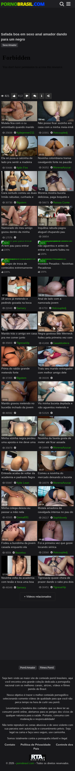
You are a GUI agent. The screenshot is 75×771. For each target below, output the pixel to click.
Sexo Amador (9, 45)
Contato (10, 744)
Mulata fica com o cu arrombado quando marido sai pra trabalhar (17, 125)
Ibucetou (20, 552)
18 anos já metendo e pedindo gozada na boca (16, 300)
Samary (21, 308)
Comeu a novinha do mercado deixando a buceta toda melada (55, 475)
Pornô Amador (27, 667)
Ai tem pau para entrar (15, 245)
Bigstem (21, 202)
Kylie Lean (23, 482)
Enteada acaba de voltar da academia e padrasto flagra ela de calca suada (18, 475)
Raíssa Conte (61, 202)
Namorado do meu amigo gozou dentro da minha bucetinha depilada (16, 230)
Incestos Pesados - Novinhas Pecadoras (55, 265)
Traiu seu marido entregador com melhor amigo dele (55, 370)
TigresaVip (23, 342)
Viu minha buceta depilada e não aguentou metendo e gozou (55, 406)
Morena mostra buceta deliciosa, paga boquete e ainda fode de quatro (53, 195)
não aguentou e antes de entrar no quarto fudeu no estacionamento (53, 248)
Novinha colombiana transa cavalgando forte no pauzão (55, 160)
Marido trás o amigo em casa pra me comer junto (19, 335)
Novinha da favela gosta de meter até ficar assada (54, 440)
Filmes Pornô (47, 667)
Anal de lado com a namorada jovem (49, 300)
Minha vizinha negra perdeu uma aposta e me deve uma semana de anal (18, 440)
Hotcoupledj (60, 132)
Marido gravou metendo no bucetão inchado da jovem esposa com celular (17, 406)
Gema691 (23, 517)
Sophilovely (60, 517)
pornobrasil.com (25, 763)
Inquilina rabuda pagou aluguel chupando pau (52, 229)
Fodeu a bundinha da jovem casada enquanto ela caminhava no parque (18, 545)
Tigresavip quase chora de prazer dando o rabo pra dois (55, 579)
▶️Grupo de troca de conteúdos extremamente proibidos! (16, 266)
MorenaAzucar (62, 167)
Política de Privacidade (36, 744)
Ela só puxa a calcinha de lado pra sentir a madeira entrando (16, 160)
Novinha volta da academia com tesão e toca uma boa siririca (17, 580)
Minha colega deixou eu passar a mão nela (15, 509)
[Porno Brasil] (22, 4)
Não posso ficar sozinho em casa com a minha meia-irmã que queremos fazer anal (55, 125)
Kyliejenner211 (25, 132)
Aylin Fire (22, 167)
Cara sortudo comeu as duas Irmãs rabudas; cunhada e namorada (19, 195)
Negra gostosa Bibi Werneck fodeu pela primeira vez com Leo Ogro (55, 336)
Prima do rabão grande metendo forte (15, 370)
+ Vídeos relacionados (37, 596)
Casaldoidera (61, 343)
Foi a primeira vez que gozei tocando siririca (55, 545)
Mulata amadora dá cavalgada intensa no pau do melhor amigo (55, 510)
